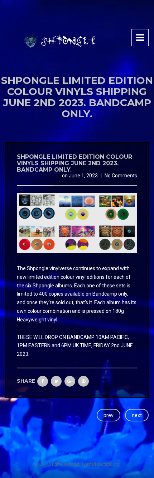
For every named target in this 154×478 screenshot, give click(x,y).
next (137, 415)
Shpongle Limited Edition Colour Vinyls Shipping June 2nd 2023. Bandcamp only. (74, 163)
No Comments (121, 175)
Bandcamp (104, 294)
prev (109, 415)
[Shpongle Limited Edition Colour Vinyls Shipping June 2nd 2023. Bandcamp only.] (77, 222)
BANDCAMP (81, 337)
